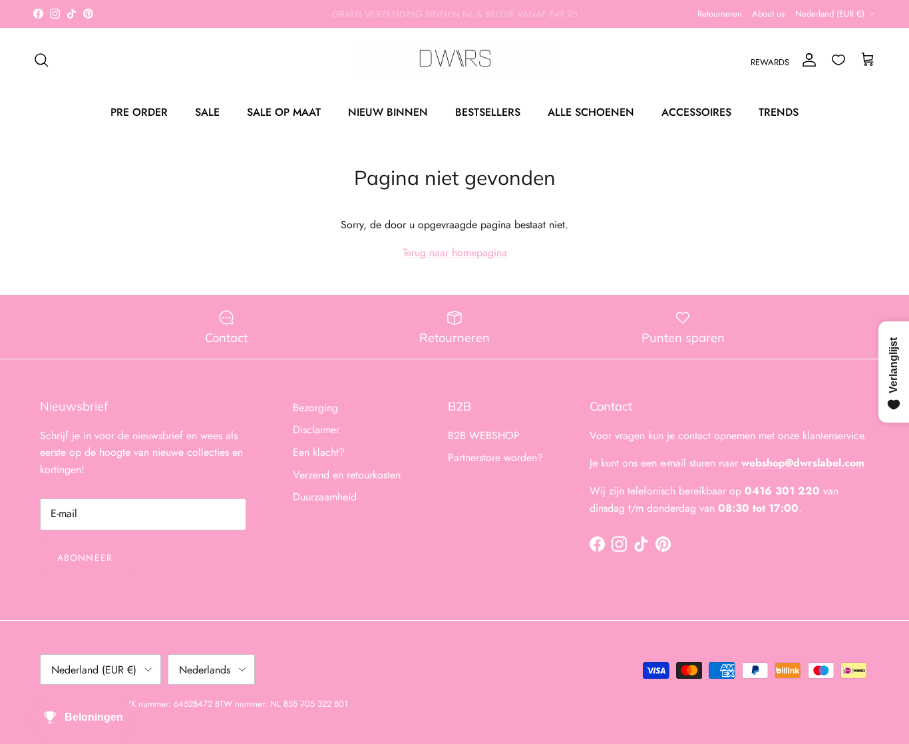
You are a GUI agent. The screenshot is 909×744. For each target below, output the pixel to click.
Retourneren (719, 13)
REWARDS (770, 62)
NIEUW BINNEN (388, 111)
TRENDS (779, 111)
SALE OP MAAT (284, 111)
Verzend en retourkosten (347, 474)
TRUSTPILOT (537, 19)
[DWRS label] (454, 60)
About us (768, 13)
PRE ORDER (139, 111)
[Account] (806, 60)
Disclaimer (316, 429)
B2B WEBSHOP (484, 435)
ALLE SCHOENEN (591, 111)
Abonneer (84, 557)
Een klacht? (319, 452)
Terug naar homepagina (455, 252)
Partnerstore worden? (495, 457)
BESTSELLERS (487, 111)
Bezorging (315, 407)
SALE (207, 111)
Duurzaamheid (325, 496)
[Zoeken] (41, 60)
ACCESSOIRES (696, 111)
